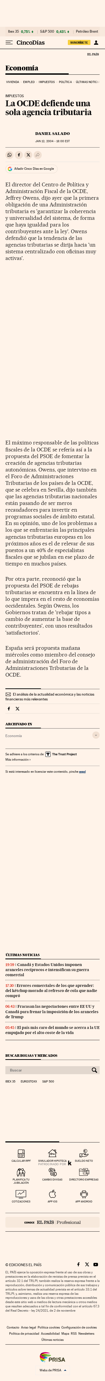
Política (65, 82)
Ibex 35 (13, 31)
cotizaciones (21, 1201)
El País (93, 54)
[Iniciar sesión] (96, 42)
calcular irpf (21, 1160)
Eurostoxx (29, 1081)
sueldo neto (84, 1160)
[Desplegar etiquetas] (96, 735)
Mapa (65, 1333)
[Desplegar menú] (9, 42)
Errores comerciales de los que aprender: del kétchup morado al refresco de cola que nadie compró (51, 990)
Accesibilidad (50, 1333)
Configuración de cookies (79, 1327)
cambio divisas (52, 1179)
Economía (21, 68)
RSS (74, 1333)
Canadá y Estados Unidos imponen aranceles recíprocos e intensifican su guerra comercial (47, 969)
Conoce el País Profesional (52, 1222)
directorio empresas (84, 1179)
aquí (82, 771)
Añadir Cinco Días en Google (34, 169)
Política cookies (49, 1327)
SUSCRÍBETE (79, 42)
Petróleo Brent (87, 31)
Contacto (13, 1327)
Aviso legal (28, 1327)
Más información (17, 759)
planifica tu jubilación (21, 1181)
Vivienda (12, 82)
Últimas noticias (89, 82)
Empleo (29, 82)
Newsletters (86, 1333)
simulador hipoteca (52, 1160)
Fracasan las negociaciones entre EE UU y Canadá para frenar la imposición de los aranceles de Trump (52, 1011)
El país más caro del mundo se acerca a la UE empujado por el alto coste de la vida (52, 1030)
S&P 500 (47, 31)
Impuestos (47, 82)
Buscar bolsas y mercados (31, 1056)
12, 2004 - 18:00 (52, 141)
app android (83, 1201)
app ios (52, 1201)
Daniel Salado (52, 133)
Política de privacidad (24, 1333)
